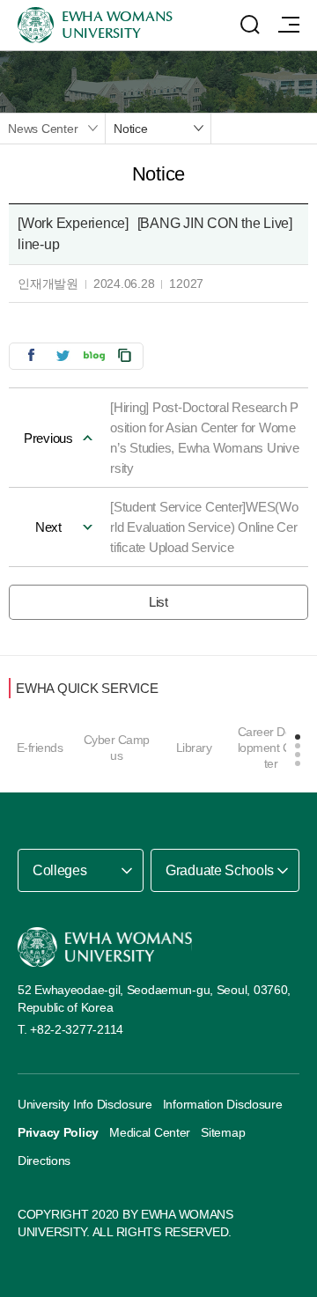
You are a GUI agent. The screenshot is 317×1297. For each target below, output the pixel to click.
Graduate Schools (220, 870)
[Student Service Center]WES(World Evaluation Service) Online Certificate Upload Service (204, 527)
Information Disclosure (223, 1104)
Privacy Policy (58, 1132)
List (158, 601)
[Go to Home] (105, 947)
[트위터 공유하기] (62, 355)
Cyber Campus (117, 748)
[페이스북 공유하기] (30, 355)
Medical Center (149, 1132)
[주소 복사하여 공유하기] (125, 355)
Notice (131, 129)
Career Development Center (271, 747)
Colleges (59, 870)
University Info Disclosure (85, 1104)
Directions (44, 1160)
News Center (42, 129)
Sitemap (223, 1132)
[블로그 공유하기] (94, 355)
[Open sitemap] (288, 24)
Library (194, 748)
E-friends (40, 748)
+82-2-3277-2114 (76, 1029)
